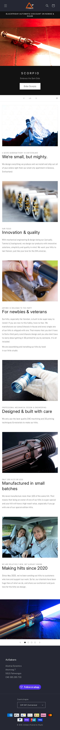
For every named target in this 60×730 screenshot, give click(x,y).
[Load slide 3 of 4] (31, 642)
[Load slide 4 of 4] (35, 642)
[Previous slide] (24, 98)
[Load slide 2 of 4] (28, 642)
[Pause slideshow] (57, 98)
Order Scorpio (30, 86)
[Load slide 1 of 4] (25, 642)
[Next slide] (36, 98)
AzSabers (26, 725)
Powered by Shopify (36, 725)
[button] (6, 6)
